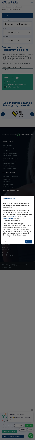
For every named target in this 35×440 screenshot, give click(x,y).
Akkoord (28, 241)
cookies (14, 216)
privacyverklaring (8, 218)
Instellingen (6, 241)
